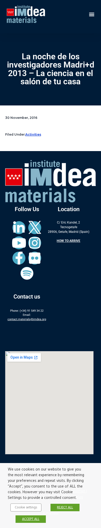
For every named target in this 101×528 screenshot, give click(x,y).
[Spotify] (26, 273)
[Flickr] (34, 258)
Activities (33, 134)
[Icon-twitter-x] (34, 227)
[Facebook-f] (18, 258)
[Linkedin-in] (18, 227)
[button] (91, 14)
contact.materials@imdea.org (27, 319)
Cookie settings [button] (26, 507)
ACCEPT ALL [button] (30, 519)
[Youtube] (18, 242)
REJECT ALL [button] (65, 507)
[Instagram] (34, 242)
